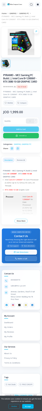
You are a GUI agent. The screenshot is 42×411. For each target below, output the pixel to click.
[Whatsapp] (18, 148)
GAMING (12, 13)
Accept (28, 406)
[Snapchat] (25, 305)
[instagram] (13, 305)
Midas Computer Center (23, 395)
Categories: (8, 144)
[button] (4, 4)
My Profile (8, 336)
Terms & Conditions (12, 363)
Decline (14, 406)
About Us (8, 353)
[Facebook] (12, 148)
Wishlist (10, 103)
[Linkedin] (32, 305)
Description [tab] (9, 160)
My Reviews (9, 332)
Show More (21, 221)
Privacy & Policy (10, 358)
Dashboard (8, 322)
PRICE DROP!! (27, 384)
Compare (23, 103)
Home (4, 13)
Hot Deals (12, 384)
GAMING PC (24, 13)
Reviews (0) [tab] (21, 160)
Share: (6, 148)
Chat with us (23, 135)
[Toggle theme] (37, 4)
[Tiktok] (19, 305)
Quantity (7, 121)
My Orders (8, 327)
